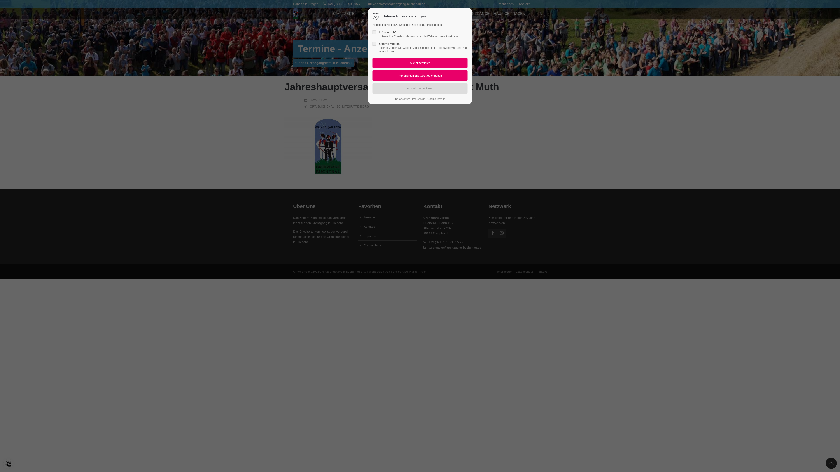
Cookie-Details (436, 99)
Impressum (418, 99)
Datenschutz (402, 99)
